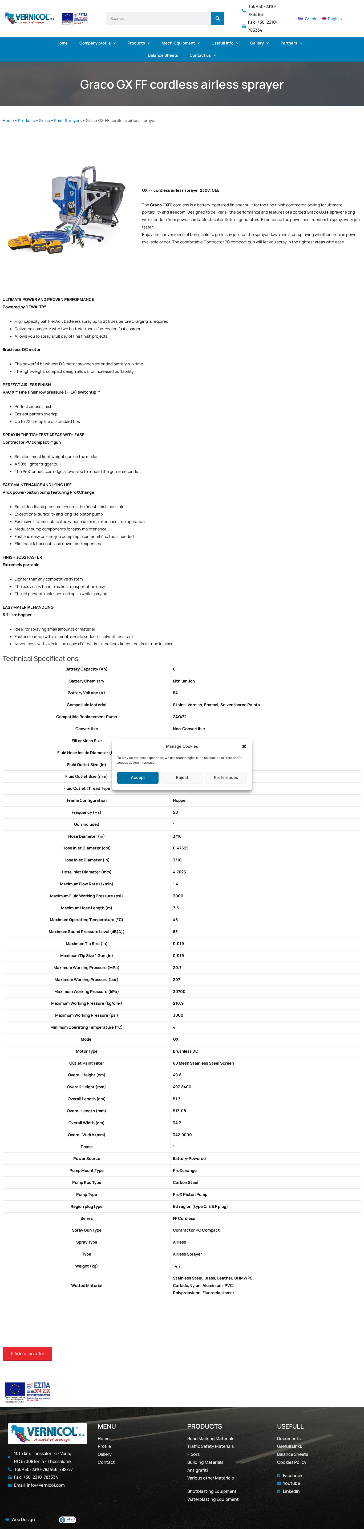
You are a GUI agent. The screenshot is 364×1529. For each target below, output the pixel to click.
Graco (44, 120)
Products (136, 43)
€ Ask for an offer (27, 1353)
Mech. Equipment (178, 43)
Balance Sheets (163, 55)
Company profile (95, 43)
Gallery (257, 43)
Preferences (226, 777)
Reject (182, 777)
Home (62, 43)
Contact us (200, 55)
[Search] (217, 18)
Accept (138, 777)
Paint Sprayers (68, 120)
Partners (289, 43)
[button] (244, 746)
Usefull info (222, 43)
